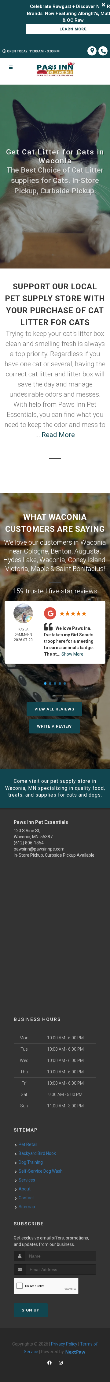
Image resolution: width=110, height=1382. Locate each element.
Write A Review (54, 726)
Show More (72, 654)
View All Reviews (54, 709)
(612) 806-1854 (29, 842)
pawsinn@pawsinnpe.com (39, 849)
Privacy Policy (64, 1344)
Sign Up (31, 1310)
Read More (58, 435)
